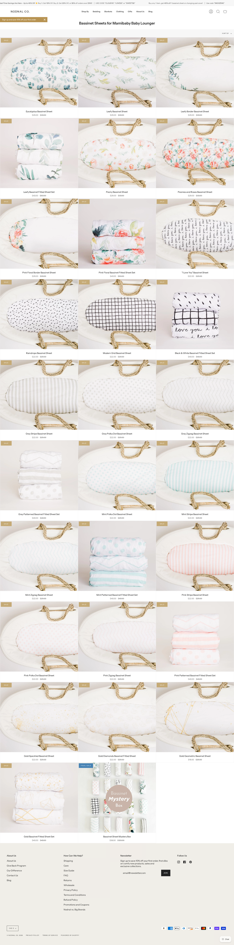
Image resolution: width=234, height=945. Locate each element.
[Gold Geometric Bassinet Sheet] (195, 717)
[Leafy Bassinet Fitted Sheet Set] (39, 153)
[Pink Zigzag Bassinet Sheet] (117, 637)
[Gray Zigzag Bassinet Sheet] (195, 395)
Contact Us (12, 875)
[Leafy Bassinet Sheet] (117, 72)
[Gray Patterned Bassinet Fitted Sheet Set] (39, 475)
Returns (68, 880)
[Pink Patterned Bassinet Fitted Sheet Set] (195, 637)
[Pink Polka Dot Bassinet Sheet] (39, 637)
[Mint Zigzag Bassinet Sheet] (39, 556)
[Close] (44, 19)
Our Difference (14, 870)
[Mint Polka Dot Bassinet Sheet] (117, 475)
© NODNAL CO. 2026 (15, 935)
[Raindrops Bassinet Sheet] (39, 314)
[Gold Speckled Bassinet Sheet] (39, 717)
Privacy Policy (71, 890)
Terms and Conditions (75, 895)
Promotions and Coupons (76, 904)
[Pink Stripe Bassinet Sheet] (195, 556)
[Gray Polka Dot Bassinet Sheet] (117, 395)
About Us (11, 860)
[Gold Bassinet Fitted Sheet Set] (39, 798)
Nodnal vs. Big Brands (74, 909)
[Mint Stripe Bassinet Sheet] (195, 475)
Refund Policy (71, 899)
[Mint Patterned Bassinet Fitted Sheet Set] (117, 556)
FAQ (66, 875)
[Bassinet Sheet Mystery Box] (117, 798)
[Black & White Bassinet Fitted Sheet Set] (195, 314)
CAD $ (11, 928)
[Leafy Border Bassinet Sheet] (195, 72)
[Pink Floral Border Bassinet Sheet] (39, 234)
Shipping (68, 860)
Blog (9, 880)
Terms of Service (50, 935)
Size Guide (69, 870)
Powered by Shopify (70, 935)
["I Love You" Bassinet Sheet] (195, 234)
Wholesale (69, 885)
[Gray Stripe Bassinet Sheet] (39, 395)
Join (166, 873)
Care (66, 865)
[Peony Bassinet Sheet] (117, 153)
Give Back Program (16, 865)
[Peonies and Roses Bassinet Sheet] (195, 153)
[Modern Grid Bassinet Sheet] (117, 314)
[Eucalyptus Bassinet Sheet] (39, 72)
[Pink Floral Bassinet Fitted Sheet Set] (117, 234)
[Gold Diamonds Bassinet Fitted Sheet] (117, 717)
